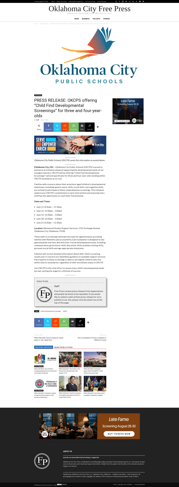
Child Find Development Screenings (51, 311)
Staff (37, 120)
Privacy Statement (139, 484)
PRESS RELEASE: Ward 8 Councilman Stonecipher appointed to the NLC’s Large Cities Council (70, 395)
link (125, 464)
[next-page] (38, 401)
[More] (98, 127)
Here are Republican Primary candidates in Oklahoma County (92, 339)
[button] (116, 1)
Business (86, 19)
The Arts (96, 19)
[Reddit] (129, 1)
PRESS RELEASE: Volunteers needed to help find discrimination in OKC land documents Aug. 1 (45, 395)
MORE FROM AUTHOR (63, 347)
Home (36, 24)
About (53, 1)
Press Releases (44, 24)
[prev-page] (35, 401)
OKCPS (65, 311)
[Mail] (126, 1)
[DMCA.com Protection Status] (61, 485)
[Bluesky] (143, 1)
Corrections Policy (90, 1)
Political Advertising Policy (76, 1)
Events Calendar (101, 1)
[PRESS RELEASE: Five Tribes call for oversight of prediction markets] (95, 383)
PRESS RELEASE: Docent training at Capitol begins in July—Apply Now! (48, 339)
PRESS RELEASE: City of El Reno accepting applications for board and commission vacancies (45, 371)
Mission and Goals (62, 1)
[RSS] (133, 1)
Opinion (106, 19)
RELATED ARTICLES (43, 347)
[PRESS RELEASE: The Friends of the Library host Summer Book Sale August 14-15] (70, 359)
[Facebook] (119, 1)
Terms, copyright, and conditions (122, 484)
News (76, 19)
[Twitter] (136, 1)
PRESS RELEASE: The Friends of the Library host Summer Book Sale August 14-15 (69, 371)
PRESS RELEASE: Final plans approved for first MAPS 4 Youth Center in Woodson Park (93, 371)
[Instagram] (122, 1)
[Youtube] (139, 1)
